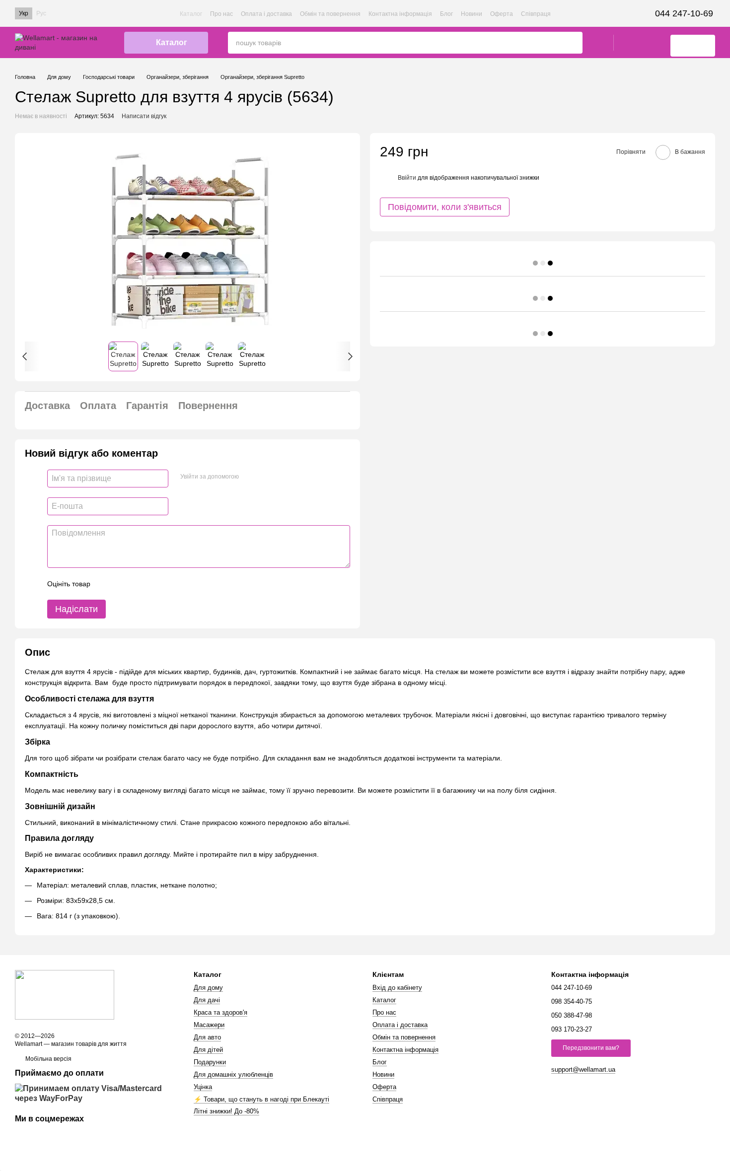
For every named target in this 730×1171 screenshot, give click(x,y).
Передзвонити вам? (591, 1047)
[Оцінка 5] (170, 584)
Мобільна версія (48, 1058)
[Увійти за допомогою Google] (266, 477)
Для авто (207, 1037)
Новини (471, 13)
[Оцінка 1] (107, 584)
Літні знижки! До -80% (226, 1111)
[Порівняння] (652, 43)
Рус (41, 13)
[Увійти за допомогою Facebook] (250, 477)
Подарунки (210, 1062)
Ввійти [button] (407, 177)
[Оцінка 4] (154, 584)
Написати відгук (144, 116)
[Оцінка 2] (123, 584)
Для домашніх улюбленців (233, 1074)
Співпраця (536, 13)
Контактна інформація (400, 13)
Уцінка (203, 1087)
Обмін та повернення (330, 13)
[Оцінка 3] (138, 584)
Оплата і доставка (266, 13)
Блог (446, 13)
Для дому (208, 987)
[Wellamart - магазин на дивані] (64, 994)
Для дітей (208, 1049)
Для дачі (207, 1000)
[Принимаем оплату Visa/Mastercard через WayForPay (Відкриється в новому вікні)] (97, 1093)
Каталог (191, 13)
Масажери (209, 1025)
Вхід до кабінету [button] (397, 987)
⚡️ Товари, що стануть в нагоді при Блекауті (261, 1099)
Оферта (501, 13)
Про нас (221, 13)
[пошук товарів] (575, 43)
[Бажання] (627, 43)
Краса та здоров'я (220, 1012)
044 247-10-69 (684, 13)
